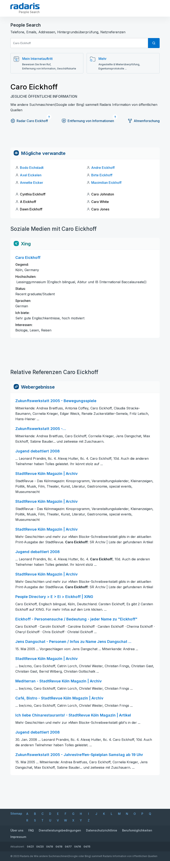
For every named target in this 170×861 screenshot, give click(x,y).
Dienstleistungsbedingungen (60, 830)
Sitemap (16, 813)
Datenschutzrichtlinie (101, 830)
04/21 (30, 846)
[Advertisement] (85, 138)
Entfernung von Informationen (91, 121)
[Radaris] (25, 6)
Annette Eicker (31, 182)
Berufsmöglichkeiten (137, 830)
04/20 (40, 846)
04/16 (77, 846)
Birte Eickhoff (101, 175)
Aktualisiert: (17, 846)
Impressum (18, 837)
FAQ (31, 830)
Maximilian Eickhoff (106, 182)
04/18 (59, 846)
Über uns (16, 830)
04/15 (87, 846)
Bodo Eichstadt (32, 168)
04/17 (68, 846)
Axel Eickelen (30, 175)
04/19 (49, 846)
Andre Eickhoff (103, 168)
